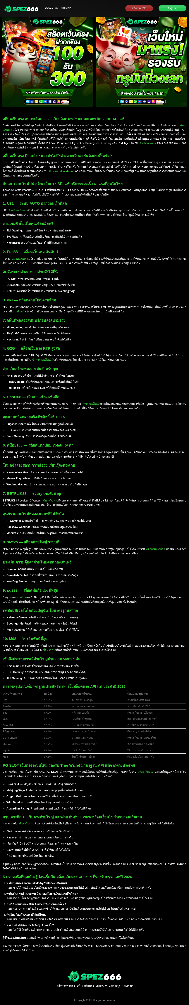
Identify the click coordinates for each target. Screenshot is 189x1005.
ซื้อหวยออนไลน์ (41, 359)
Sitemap (66, 8)
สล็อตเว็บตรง (51, 8)
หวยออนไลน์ (91, 403)
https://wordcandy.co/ (60, 171)
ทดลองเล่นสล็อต (155, 549)
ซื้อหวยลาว (49, 650)
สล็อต (19, 311)
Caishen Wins (147, 143)
